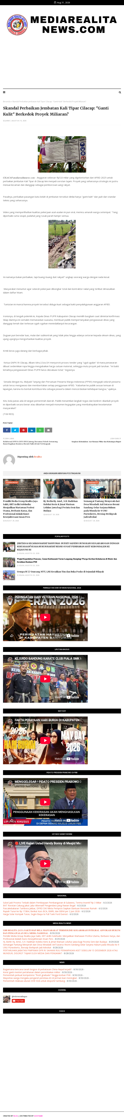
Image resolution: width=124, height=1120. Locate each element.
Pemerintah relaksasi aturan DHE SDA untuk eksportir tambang (34, 980)
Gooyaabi (38, 1116)
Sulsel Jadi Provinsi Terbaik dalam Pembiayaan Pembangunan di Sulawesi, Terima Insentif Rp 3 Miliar (52, 902)
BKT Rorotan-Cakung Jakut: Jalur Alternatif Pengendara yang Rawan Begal (39, 905)
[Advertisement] (62, 63)
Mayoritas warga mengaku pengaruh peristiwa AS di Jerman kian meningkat (40, 978)
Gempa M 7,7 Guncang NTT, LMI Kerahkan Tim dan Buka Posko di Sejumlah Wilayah (60, 571)
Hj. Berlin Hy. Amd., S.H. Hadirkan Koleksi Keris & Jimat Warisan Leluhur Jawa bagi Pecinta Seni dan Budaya (61, 506)
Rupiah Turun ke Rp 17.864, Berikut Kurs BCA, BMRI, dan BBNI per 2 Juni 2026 (41, 911)
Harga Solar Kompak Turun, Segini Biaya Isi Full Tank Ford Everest (35, 914)
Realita (37, 456)
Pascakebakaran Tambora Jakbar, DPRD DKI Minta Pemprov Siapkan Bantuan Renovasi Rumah (50, 908)
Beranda (6, 101)
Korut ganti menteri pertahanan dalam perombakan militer (31, 972)
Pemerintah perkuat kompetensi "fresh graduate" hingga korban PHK (37, 975)
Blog (15, 1116)
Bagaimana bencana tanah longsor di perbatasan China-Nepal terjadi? (37, 969)
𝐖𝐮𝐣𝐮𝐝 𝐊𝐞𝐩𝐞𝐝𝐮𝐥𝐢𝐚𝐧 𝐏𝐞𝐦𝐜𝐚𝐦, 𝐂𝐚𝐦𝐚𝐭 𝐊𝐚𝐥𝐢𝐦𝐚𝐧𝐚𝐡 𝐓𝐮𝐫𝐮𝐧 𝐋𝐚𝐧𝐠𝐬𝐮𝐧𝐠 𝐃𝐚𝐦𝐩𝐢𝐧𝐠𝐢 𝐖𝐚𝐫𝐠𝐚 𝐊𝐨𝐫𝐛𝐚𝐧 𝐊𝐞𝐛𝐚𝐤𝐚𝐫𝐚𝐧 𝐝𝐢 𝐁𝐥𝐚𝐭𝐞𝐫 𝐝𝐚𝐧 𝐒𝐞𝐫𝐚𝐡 (67, 560)
